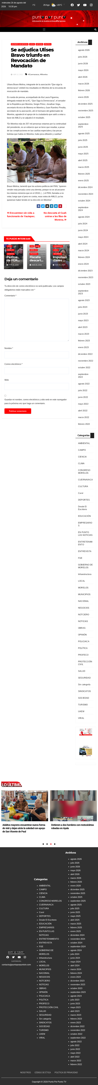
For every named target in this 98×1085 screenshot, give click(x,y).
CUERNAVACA (58, 246)
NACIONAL (83, 601)
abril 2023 (82, 327)
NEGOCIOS (83, 608)
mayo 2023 (83, 320)
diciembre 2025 (85, 104)
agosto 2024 (84, 217)
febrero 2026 (84, 90)
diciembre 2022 (85, 354)
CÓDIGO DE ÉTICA (43, 1072)
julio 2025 (82, 140)
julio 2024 (82, 224)
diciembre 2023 (85, 271)
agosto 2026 (84, 50)
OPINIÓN (82, 635)
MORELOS (10, 250)
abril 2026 (82, 77)
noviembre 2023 (85, 277)
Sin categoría (84, 684)
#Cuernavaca (33, 74)
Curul (80, 493)
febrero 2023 (84, 341)
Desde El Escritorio (48, 920)
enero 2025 (83, 180)
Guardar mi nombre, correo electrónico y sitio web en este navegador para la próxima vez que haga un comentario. (35, 401)
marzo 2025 (83, 167)
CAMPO (82, 450)
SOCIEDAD (10, 254)
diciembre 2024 (85, 187)
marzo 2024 (83, 250)
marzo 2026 (83, 84)
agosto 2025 (84, 133)
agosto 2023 (84, 300)
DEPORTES (84, 500)
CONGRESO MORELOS (50, 901)
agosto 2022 (84, 384)
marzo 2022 (83, 417)
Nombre (8, 348)
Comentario (10, 296)
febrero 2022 (84, 424)
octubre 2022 (84, 367)
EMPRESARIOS (46, 927)
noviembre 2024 (85, 194)
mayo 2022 (83, 404)
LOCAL (32, 44)
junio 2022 (83, 397)
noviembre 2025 (85, 111)
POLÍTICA (48, 44)
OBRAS (81, 628)
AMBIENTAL (84, 443)
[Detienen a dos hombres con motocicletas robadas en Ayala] (24, 805)
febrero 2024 (84, 257)
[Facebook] (72, 5)
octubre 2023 (84, 284)
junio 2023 (83, 314)
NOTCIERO (83, 614)
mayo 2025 (83, 154)
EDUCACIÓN (84, 516)
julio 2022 (82, 390)
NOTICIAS (39, 44)
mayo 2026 (83, 70)
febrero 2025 (84, 174)
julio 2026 (82, 57)
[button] (44, 29)
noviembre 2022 (85, 361)
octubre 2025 (84, 117)
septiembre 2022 (78, 1038)
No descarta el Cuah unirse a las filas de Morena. (55, 216)
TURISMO (83, 705)
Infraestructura (84, 574)
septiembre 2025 (78, 901)
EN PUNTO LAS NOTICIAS (20, 44)
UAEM (81, 711)
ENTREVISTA (84, 551)
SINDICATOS (84, 691)
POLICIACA (33, 254)
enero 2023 (83, 347)
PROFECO (83, 655)
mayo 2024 (83, 237)
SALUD (81, 671)
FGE (31, 246)
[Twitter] (78, 5)
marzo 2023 (83, 334)
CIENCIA (82, 457)
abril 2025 (82, 160)
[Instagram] (91, 5)
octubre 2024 (84, 201)
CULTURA (83, 486)
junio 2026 (83, 63)
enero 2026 (83, 97)
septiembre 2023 (78, 992)
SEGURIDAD (57, 254)
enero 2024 (83, 264)
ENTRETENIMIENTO (49, 939)
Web (6, 380)
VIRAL (81, 718)
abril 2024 (82, 244)
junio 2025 (83, 147)
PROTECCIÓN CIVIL (48, 1007)
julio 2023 (82, 307)
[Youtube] (84, 5)
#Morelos (44, 74)
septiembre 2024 (78, 946)
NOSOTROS (25, 1072)
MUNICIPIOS (84, 594)
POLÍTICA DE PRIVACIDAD (66, 1072)
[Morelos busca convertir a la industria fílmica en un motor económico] (73, 805)
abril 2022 (82, 411)
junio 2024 (83, 230)
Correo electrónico (13, 364)
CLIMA (81, 463)
